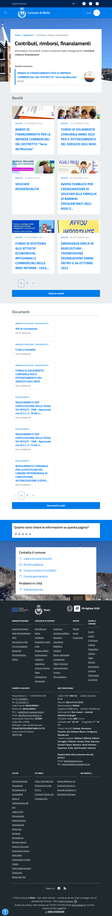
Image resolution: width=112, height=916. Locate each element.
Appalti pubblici (41, 650)
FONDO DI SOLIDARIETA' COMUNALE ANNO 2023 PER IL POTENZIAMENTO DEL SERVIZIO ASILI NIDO (78, 136)
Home (17, 35)
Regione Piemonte (19, 3)
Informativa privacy (21, 850)
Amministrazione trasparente (32, 323)
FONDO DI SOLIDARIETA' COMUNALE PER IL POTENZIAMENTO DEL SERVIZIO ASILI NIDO (29, 375)
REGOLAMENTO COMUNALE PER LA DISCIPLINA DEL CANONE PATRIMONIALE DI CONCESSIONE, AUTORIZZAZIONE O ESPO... (31, 473)
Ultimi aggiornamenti (21, 868)
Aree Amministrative (21, 633)
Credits (15, 864)
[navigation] (5, 12)
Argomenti (28, 35)
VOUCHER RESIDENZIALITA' (27, 186)
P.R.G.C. (38, 790)
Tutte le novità (56, 293)
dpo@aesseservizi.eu (73, 761)
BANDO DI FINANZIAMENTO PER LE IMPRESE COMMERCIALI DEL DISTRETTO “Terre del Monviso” (48, 75)
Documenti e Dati (20, 642)
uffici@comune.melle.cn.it (29, 715)
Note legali (17, 855)
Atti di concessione (26, 329)
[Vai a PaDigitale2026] (83, 608)
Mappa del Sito (19, 877)
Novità (19, 123)
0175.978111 (22, 702)
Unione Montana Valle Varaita (70, 781)
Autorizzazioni (41, 655)
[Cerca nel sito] (96, 13)
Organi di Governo (20, 629)
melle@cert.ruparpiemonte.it (31, 712)
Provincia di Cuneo (43, 785)
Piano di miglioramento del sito (20, 803)
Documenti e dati (56, 505)
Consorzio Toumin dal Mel (46, 794)
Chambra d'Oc (41, 798)
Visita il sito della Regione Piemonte (51, 781)
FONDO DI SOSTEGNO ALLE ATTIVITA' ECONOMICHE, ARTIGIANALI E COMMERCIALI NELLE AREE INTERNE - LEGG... (32, 255)
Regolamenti (22, 397)
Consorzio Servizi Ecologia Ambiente (73, 785)
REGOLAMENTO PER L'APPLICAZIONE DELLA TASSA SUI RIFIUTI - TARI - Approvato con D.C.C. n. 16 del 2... (33, 407)
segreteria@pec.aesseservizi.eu (76, 764)
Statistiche (17, 872)
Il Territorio (93, 640)
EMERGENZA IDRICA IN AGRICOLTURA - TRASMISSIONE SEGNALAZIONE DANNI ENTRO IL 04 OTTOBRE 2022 (77, 255)
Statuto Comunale (20, 846)
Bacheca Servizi (19, 842)
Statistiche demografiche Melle (71, 794)
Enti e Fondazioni (20, 646)
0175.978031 (21, 699)
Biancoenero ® (79, 905)
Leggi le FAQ (17, 811)
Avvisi (75, 633)
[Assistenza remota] (75, 901)
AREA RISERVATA (56, 911)
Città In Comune (65, 901)
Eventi (91, 631)
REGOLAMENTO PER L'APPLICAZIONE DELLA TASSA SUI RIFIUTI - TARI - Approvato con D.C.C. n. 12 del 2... (33, 439)
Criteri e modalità (25, 349)
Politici (15, 659)
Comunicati (78, 637)
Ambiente (39, 637)
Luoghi (91, 636)
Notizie (76, 629)
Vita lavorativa (59, 676)
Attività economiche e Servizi (93, 667)
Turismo (56, 672)
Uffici (14, 637)
